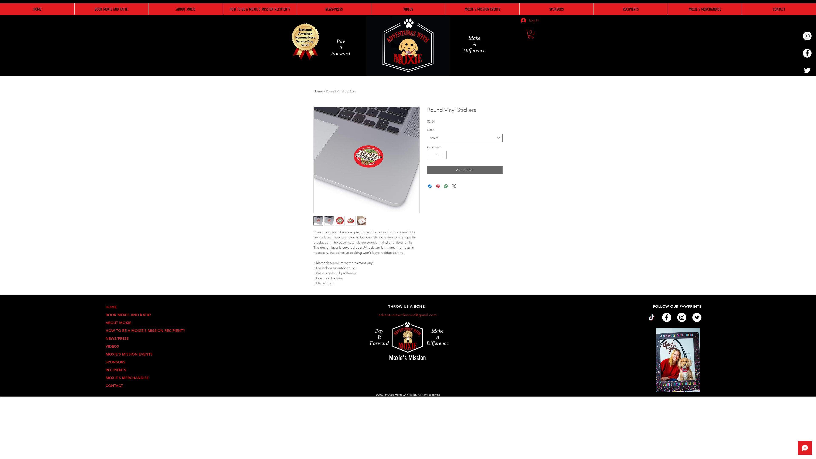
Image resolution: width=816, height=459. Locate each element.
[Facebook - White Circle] (807, 53)
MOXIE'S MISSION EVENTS (129, 354)
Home (318, 91)
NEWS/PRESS (117, 338)
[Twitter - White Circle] (696, 317)
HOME (111, 307)
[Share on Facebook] (429, 186)
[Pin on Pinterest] (438, 186)
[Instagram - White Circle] (807, 36)
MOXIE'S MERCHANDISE (127, 378)
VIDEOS (112, 346)
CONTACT (114, 386)
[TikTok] (651, 317)
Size (431, 130)
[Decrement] (430, 155)
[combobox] (465, 138)
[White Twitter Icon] (807, 70)
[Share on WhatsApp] (446, 186)
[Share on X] (454, 186)
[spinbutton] (437, 155)
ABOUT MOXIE (118, 323)
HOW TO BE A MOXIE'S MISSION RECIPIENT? (134, 331)
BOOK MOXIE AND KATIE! (128, 315)
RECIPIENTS (116, 370)
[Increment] (443, 155)
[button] (531, 34)
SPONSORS (115, 362)
